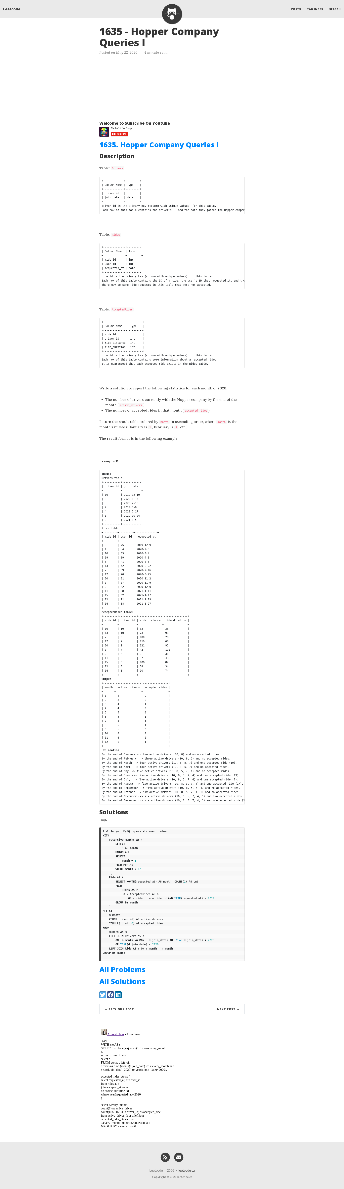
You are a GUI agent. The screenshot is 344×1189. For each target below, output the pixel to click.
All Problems (122, 969)
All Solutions (122, 981)
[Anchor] (152, 42)
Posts (296, 9)
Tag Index (315, 9)
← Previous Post (119, 1009)
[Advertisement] (172, 87)
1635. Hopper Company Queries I (159, 145)
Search (335, 9)
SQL (104, 820)
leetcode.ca (186, 1170)
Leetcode (11, 9)
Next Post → (228, 1009)
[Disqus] (172, 1077)
